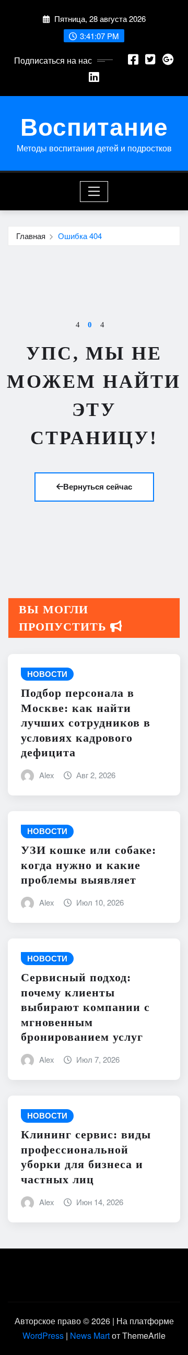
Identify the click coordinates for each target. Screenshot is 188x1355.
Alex (46, 774)
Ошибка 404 (80, 235)
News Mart (90, 1335)
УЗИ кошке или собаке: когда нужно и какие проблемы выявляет (88, 864)
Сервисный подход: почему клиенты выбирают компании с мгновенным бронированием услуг (85, 1007)
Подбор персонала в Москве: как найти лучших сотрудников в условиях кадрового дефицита (85, 722)
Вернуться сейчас (97, 486)
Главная (30, 235)
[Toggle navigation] (94, 191)
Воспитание (94, 126)
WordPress (43, 1335)
